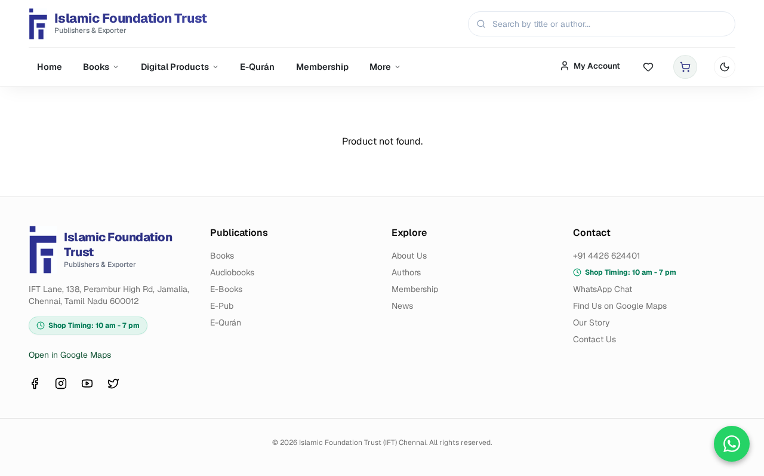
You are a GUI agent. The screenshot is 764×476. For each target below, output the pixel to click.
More (380, 66)
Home (49, 66)
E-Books (226, 289)
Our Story (591, 322)
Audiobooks (232, 272)
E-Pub (221, 305)
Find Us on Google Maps (620, 305)
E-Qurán (257, 66)
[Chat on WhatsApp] (732, 444)
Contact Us (594, 339)
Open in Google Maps (70, 354)
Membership (322, 66)
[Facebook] (35, 383)
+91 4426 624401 (606, 255)
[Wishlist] (648, 67)
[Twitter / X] (113, 383)
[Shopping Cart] (685, 67)
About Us (409, 255)
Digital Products (175, 66)
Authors (406, 272)
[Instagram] (61, 383)
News (402, 305)
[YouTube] (87, 383)
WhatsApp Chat (602, 289)
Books (96, 66)
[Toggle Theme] (724, 67)
